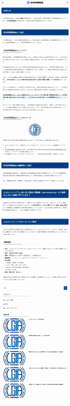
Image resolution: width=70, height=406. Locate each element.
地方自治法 (28, 180)
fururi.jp (9, 18)
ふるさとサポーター (11, 308)
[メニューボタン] (2, 2)
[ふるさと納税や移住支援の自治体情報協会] (35, 2)
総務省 (20, 180)
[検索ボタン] (67, 2)
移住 (6, 304)
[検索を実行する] (65, 288)
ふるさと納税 (9, 300)
